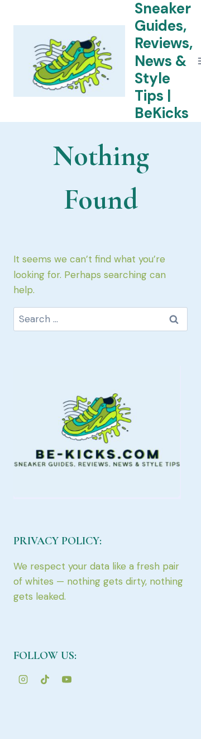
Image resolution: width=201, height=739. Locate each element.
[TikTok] (44, 679)
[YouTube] (66, 679)
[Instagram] (22, 679)
